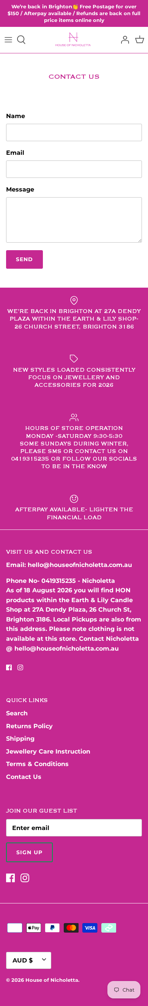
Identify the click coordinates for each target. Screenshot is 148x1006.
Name (15, 116)
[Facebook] (9, 667)
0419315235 (58, 580)
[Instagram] (20, 667)
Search (17, 713)
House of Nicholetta (51, 980)
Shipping (20, 738)
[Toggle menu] (8, 39)
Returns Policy (29, 726)
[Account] (123, 39)
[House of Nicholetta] (74, 40)
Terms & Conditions (37, 764)
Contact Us (23, 776)
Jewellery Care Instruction (48, 751)
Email (15, 152)
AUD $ (23, 960)
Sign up (29, 852)
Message (20, 189)
